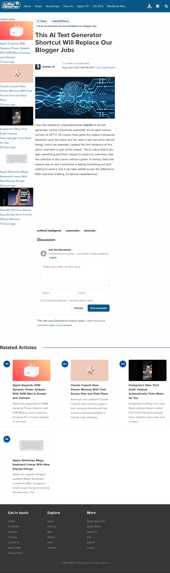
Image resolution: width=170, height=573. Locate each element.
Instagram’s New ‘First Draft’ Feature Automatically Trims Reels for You (146, 391)
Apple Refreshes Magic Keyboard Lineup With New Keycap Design (31, 464)
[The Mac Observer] (11, 6)
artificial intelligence (49, 230)
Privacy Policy (15, 553)
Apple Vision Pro (96, 521)
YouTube (12, 532)
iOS (89, 537)
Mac (49, 532)
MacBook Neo (116, 6)
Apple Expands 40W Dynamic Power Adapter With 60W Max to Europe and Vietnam (29, 391)
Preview (78, 308)
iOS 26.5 (98, 6)
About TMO (14, 547)
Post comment (98, 308)
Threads (12, 537)
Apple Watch (94, 526)
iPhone (51, 537)
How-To (68, 6)
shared (88, 125)
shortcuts (89, 230)
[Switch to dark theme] (157, 6)
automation (73, 230)
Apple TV (83, 6)
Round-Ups (53, 6)
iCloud (90, 547)
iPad (49, 542)
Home (43, 21)
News (27, 6)
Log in (53, 257)
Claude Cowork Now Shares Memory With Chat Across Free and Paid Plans (89, 389)
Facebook (13, 526)
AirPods (51, 547)
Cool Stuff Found (60, 21)
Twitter (11, 521)
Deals (38, 6)
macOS (91, 542)
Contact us (13, 542)
